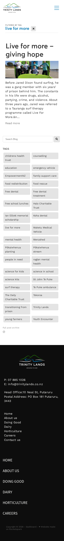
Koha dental (40, 215)
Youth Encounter (43, 319)
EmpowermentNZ (15, 175)
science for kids (14, 271)
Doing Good (12, 422)
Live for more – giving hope (30, 50)
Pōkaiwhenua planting (13, 249)
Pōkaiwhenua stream (41, 249)
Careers (10, 435)
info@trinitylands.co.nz (25, 384)
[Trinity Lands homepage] (26, 8)
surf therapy (12, 287)
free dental (11, 191)
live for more (12, 227)
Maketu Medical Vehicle (42, 229)
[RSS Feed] (4, 332)
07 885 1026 (17, 380)
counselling (39, 156)
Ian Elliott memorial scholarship (16, 217)
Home (8, 413)
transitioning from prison (15, 309)
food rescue (40, 183)
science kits (12, 279)
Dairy (8, 426)
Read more (12, 123)
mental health (13, 239)
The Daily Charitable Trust (14, 297)
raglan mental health (41, 261)
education (11, 168)
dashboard (31, 526)
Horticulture (13, 431)
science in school (43, 271)
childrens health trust (14, 158)
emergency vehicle (44, 168)
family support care (44, 175)
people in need (14, 259)
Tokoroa (37, 295)
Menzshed (39, 239)
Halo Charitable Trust (42, 205)
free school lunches (16, 203)
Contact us (12, 440)
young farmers (13, 319)
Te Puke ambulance (44, 287)
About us (10, 418)
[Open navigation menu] (57, 8)
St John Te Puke (42, 279)
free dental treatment (39, 193)
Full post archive (11, 327)
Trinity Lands (40, 307)
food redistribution (16, 183)
